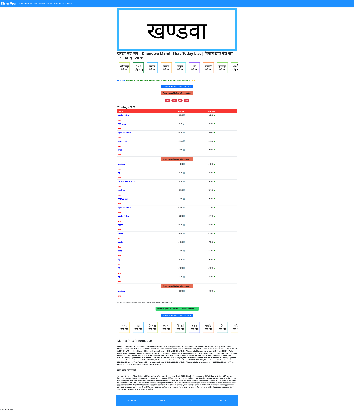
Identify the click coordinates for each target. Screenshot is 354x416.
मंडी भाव (61, 3)
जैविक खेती (49, 3)
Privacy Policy (131, 400)
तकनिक (56, 3)
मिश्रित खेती (41, 3)
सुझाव (35, 3)
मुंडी (119, 238)
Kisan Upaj (121, 80)
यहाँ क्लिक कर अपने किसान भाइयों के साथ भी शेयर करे (177, 86)
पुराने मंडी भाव (68, 3)
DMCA (192, 400)
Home (21, 3)
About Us (162, 400)
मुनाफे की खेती (28, 3)
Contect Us (223, 400)
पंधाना (119, 247)
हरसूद (119, 203)
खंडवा (119, 120)
